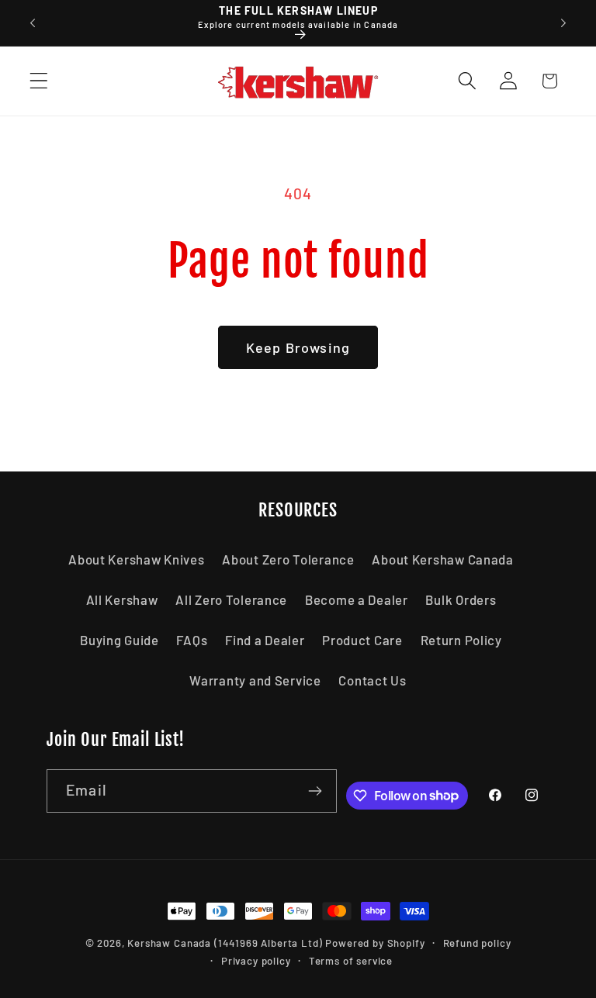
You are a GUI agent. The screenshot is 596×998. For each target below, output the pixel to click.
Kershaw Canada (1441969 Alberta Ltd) (224, 943)
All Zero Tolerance (231, 599)
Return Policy (461, 639)
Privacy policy (256, 961)
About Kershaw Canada (442, 559)
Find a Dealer (264, 639)
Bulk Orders (460, 599)
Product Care (362, 639)
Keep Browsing (298, 347)
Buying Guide (119, 639)
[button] (39, 81)
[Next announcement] (563, 23)
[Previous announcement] (33, 23)
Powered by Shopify (374, 943)
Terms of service (351, 961)
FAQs (191, 639)
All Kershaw (122, 599)
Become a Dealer (356, 599)
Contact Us (372, 680)
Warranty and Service (255, 680)
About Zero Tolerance (288, 559)
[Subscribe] (315, 791)
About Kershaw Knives (136, 559)
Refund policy (477, 943)
